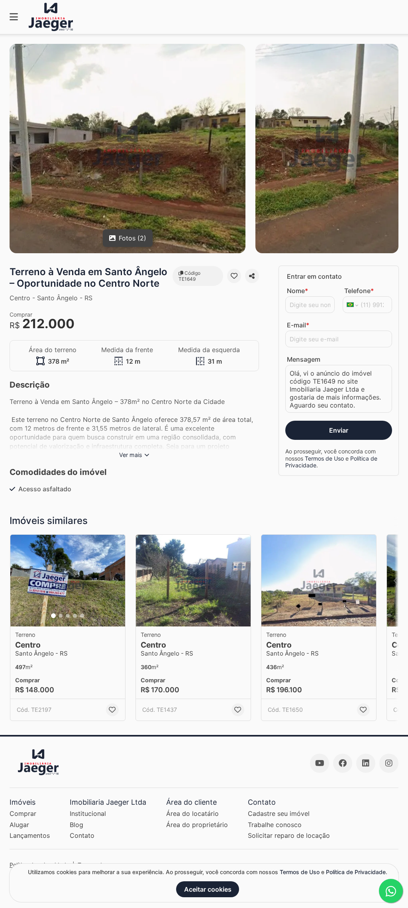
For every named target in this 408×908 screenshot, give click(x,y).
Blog (76, 825)
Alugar (19, 825)
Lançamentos (30, 835)
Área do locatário (192, 813)
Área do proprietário (197, 825)
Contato (82, 835)
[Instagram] (388, 763)
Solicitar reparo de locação (289, 835)
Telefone (359, 291)
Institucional (88, 813)
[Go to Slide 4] (75, 616)
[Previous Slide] (18, 580)
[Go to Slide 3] (68, 616)
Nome (297, 291)
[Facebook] (342, 763)
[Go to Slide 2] (61, 616)
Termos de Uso (324, 458)
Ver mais (130, 454)
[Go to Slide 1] (53, 615)
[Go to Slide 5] (82, 616)
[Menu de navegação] (14, 17)
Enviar (338, 430)
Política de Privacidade (356, 872)
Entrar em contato (314, 276)
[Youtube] (319, 763)
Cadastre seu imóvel (279, 813)
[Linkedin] (365, 763)
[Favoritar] (234, 276)
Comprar (23, 813)
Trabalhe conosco (275, 825)
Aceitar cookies (207, 889)
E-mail (298, 325)
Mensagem (303, 359)
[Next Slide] (116, 580)
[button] (67, 580)
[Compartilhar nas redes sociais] (252, 276)
